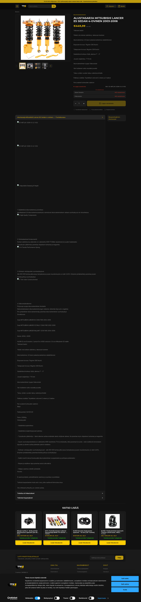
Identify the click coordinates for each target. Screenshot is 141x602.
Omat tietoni (54, 571)
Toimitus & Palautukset (25, 493)
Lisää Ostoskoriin (28, 543)
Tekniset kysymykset (25, 498)
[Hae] (54, 6)
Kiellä (125, 590)
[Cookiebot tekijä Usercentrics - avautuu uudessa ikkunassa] (12, 598)
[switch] (57, 598)
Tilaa (119, 558)
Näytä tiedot (102, 598)
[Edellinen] (16, 65)
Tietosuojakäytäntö (82, 568)
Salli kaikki (125, 578)
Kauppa (105, 568)
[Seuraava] (50, 65)
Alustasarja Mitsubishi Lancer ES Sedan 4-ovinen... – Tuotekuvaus (41, 117)
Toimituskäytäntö (82, 571)
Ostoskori (106, 571)
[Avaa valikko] (17, 6)
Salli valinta (125, 584)
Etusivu (17, 12)
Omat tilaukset (55, 568)
